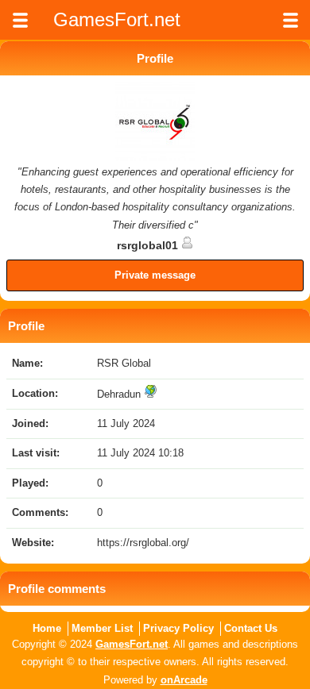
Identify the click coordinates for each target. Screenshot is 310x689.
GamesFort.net (131, 644)
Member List (102, 628)
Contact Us (250, 628)
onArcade (184, 680)
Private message (155, 275)
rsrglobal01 (149, 245)
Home (47, 628)
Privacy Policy (178, 628)
